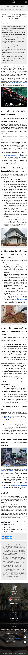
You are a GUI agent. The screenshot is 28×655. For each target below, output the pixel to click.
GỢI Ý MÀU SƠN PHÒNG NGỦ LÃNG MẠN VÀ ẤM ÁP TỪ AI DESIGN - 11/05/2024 (14, 575)
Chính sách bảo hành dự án (14, 621)
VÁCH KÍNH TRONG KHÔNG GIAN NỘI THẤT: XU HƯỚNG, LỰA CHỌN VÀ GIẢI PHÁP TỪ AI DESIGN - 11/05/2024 (14, 560)
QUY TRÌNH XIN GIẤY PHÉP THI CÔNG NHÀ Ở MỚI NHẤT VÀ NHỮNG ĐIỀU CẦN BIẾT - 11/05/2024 (14, 567)
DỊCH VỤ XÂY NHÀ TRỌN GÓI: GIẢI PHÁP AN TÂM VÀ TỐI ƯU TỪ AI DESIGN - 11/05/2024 (14, 545)
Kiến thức (14, 612)
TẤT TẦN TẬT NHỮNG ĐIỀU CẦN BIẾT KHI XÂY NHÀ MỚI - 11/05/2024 (14, 570)
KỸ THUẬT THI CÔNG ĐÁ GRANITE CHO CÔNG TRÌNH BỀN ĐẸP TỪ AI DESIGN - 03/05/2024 (14, 548)
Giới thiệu (14, 606)
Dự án (14, 610)
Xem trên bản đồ (15, 599)
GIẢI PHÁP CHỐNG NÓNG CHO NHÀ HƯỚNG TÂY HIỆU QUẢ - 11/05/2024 (14, 554)
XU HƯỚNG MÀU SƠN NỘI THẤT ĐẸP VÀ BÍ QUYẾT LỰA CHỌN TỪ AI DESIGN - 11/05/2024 (14, 572)
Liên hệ (14, 614)
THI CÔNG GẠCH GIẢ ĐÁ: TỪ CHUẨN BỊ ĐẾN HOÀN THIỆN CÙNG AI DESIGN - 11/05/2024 (14, 551)
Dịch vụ (14, 608)
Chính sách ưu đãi (14, 623)
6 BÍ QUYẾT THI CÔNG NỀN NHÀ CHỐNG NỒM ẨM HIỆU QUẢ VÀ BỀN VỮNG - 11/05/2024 (14, 556)
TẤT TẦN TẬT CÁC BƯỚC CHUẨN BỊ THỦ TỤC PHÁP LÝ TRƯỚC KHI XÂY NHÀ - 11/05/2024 (13, 563)
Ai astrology (14, 643)
